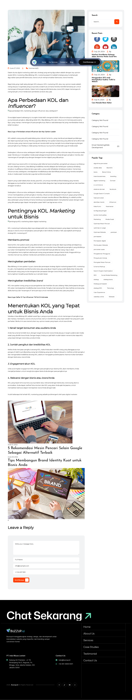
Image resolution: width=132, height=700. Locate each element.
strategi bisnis (108, 279)
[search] (116, 21)
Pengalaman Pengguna (102, 254)
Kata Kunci (97, 206)
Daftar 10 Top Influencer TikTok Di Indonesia (32, 297)
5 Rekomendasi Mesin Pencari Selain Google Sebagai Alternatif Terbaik (45, 450)
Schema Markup (99, 266)
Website (111, 297)
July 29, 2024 (99, 52)
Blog (71, 62)
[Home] (103, 626)
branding (113, 176)
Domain (112, 180)
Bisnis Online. (106, 172)
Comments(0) (33, 68)
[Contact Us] (103, 660)
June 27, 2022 (15, 68)
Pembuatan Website (101, 245)
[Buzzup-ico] (34, 62)
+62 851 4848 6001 (65, 664)
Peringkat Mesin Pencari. (102, 262)
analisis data (98, 168)
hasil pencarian (99, 198)
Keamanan (109, 206)
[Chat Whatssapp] (89, 62)
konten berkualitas (100, 215)
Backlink (109, 168)
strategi (96, 279)
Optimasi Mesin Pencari (102, 223)
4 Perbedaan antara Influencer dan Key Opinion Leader (36, 132)
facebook (113, 189)
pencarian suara (99, 249)
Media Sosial (110, 219)
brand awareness (99, 176)
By (110, 52)
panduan (114, 232)
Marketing (97, 219)
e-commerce (98, 185)
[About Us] (103, 633)
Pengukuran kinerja (100, 258)
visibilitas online (99, 297)
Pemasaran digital (100, 241)
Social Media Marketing (109, 275)
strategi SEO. (98, 288)
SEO (95, 275)
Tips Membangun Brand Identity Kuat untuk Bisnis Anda (45, 463)
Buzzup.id (14, 685)
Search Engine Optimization (103, 271)
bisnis (95, 172)
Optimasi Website (100, 232)
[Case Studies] (103, 647)
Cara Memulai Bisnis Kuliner (102, 103)
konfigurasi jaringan (100, 211)
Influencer (112, 202)
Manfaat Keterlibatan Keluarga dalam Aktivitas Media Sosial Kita (104, 55)
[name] (15, 630)
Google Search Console (102, 193)
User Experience (99, 292)
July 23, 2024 (99, 75)
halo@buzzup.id (64, 660)
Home (44, 62)
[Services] (103, 640)
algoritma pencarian (100, 163)
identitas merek (99, 202)
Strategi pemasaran (100, 284)
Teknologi (110, 288)
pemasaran (97, 236)
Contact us (63, 62)
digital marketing (99, 180)
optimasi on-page (100, 228)
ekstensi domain (99, 189)
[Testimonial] (103, 653)
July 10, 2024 (99, 100)
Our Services (53, 62)
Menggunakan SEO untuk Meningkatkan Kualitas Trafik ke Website (103, 79)
